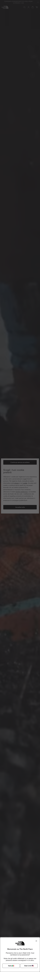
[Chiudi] (36, 941)
